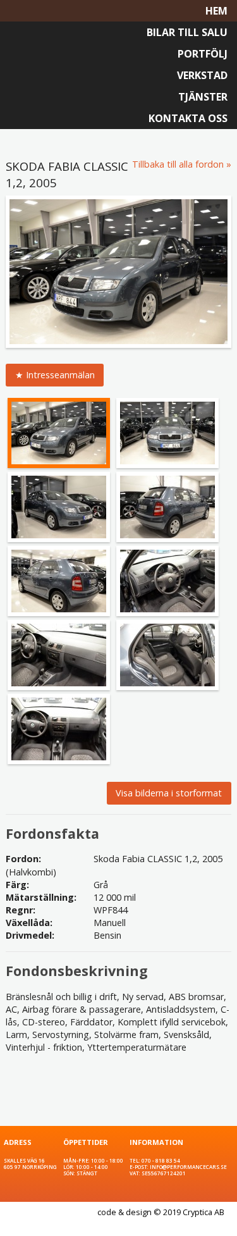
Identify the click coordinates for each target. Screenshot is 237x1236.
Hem (216, 11)
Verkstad (202, 75)
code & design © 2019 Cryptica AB (160, 1212)
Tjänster (203, 97)
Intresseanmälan (60, 375)
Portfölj (203, 54)
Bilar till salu (187, 32)
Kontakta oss (188, 118)
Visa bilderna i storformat (169, 793)
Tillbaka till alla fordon (178, 164)
